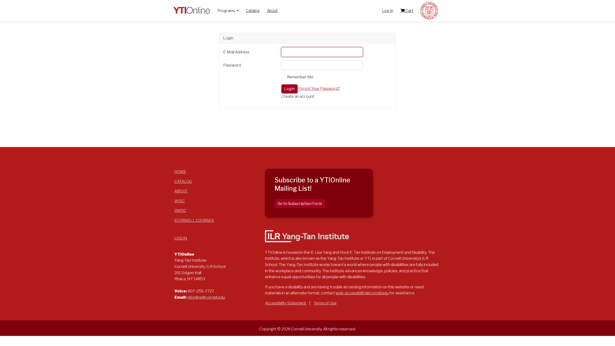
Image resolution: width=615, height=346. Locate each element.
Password (232, 65)
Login (289, 88)
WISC (179, 201)
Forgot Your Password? (319, 88)
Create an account (297, 96)
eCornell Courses (194, 220)
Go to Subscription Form (299, 203)
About (272, 10)
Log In (387, 10)
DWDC (180, 210)
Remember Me (300, 77)
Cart (409, 10)
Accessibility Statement (285, 303)
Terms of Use (325, 303)
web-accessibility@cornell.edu (362, 293)
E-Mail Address (236, 52)
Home (180, 171)
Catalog (253, 10)
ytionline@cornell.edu (206, 297)
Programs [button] (226, 10)
